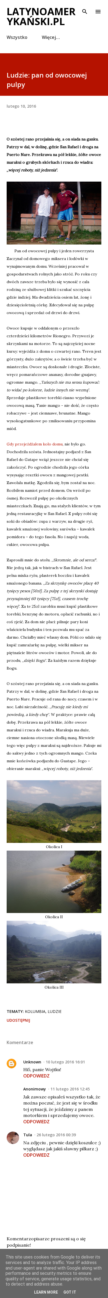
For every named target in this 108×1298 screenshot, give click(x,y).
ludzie (54, 1011)
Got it (69, 1292)
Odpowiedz (36, 1076)
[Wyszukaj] (84, 10)
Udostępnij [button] (18, 1020)
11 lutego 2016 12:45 (70, 1089)
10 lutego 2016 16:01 (65, 1062)
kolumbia (35, 1011)
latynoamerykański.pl (41, 16)
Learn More (46, 1292)
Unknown (32, 1062)
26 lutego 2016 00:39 (56, 1134)
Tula (27, 1134)
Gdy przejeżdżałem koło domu (35, 444)
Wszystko (17, 37)
